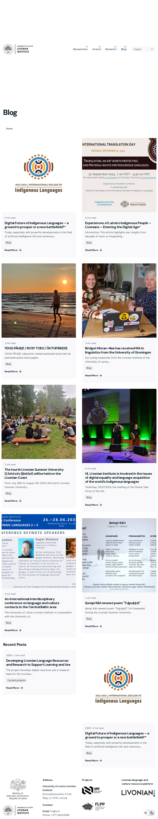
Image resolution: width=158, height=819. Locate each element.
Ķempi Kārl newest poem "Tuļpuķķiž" (112, 603)
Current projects (16, 680)
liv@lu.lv (55, 811)
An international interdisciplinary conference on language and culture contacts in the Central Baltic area (32, 603)
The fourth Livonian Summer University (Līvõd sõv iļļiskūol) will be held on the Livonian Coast (34, 473)
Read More (11, 250)
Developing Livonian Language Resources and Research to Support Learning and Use (38, 662)
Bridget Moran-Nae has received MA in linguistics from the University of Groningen (118, 350)
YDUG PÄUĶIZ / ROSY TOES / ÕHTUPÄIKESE (36, 348)
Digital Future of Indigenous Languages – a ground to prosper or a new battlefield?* (37, 225)
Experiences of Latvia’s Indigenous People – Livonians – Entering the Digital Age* (118, 225)
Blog (8, 242)
